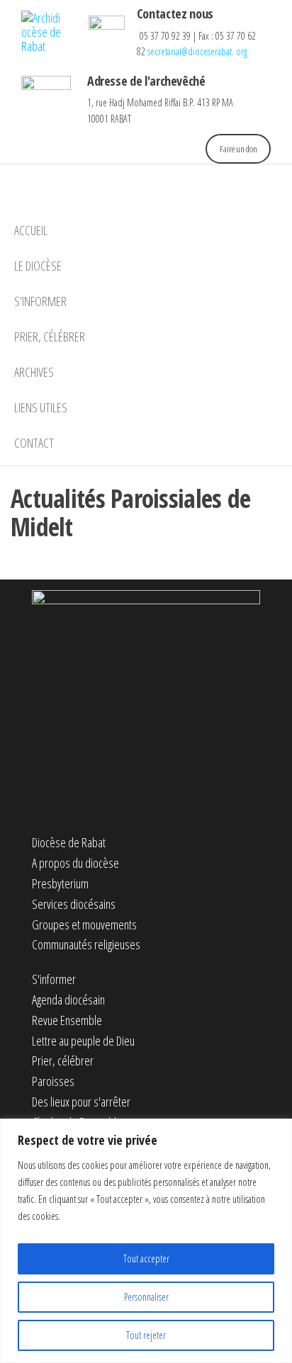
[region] (146, 1241)
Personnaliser (146, 1296)
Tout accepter (146, 1258)
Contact (34, 442)
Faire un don (238, 148)
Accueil (30, 230)
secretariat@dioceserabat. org (197, 51)
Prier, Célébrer (49, 336)
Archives (34, 371)
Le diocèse (38, 265)
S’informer (40, 301)
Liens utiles (40, 407)
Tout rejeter (146, 1335)
